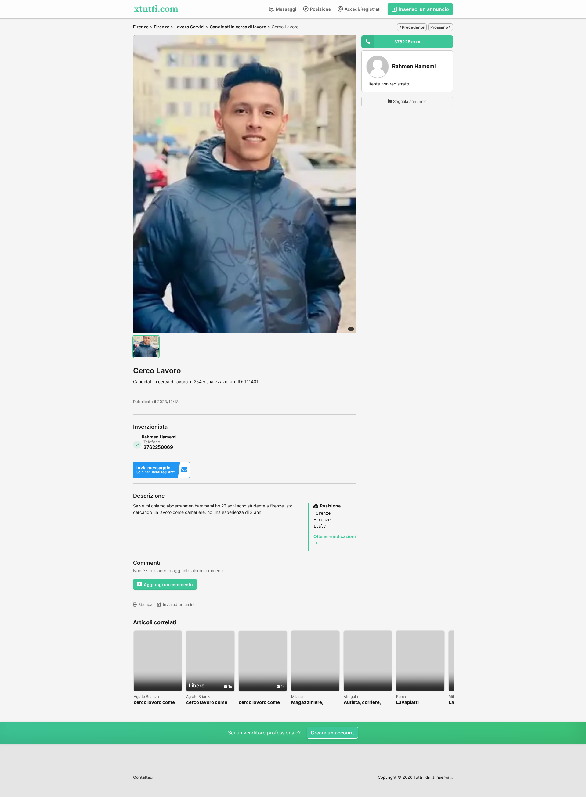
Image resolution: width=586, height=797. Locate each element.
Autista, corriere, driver (362, 702)
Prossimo (439, 27)
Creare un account (332, 733)
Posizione (320, 9)
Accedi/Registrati (362, 9)
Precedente (413, 27)
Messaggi (285, 9)
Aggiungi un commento (168, 584)
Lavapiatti (407, 702)
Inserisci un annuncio (423, 9)
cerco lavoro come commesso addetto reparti (208, 702)
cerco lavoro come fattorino (154, 702)
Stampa (144, 604)
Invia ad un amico (179, 604)
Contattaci (143, 777)
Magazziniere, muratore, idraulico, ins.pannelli (313, 702)
